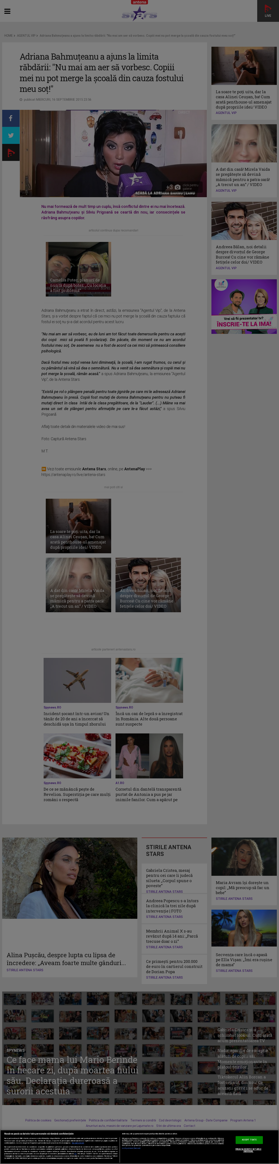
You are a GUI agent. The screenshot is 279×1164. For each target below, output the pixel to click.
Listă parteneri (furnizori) (131, 1148)
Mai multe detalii (78, 1143)
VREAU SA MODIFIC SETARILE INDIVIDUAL (248, 1150)
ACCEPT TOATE (249, 1140)
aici (75, 1154)
